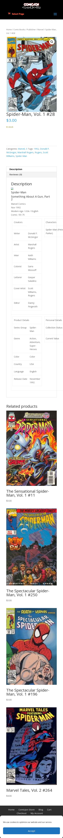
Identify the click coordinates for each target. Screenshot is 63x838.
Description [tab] (15, 169)
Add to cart (18, 136)
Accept (31, 830)
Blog (41, 809)
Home (9, 29)
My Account (37, 813)
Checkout (22, 813)
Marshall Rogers (25, 152)
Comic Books (19, 29)
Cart (49, 809)
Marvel (40, 29)
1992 (36, 148)
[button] (52, 42)
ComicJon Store (27, 809)
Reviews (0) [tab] (15, 174)
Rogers (38, 152)
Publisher (31, 29)
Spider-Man (21, 156)
